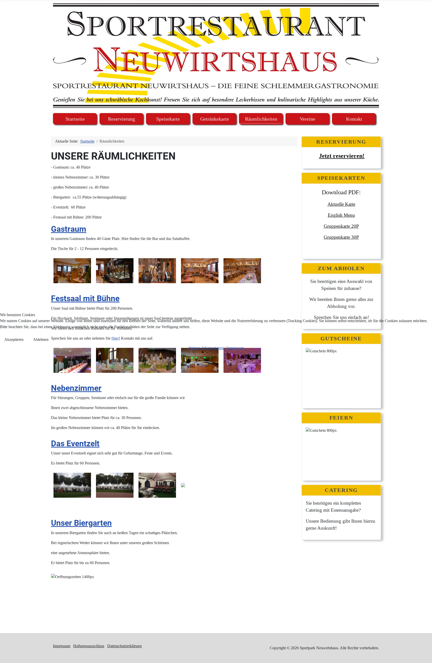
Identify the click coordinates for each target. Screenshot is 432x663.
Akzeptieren (14, 339)
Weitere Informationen (206, 348)
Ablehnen (40, 339)
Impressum (235, 348)
